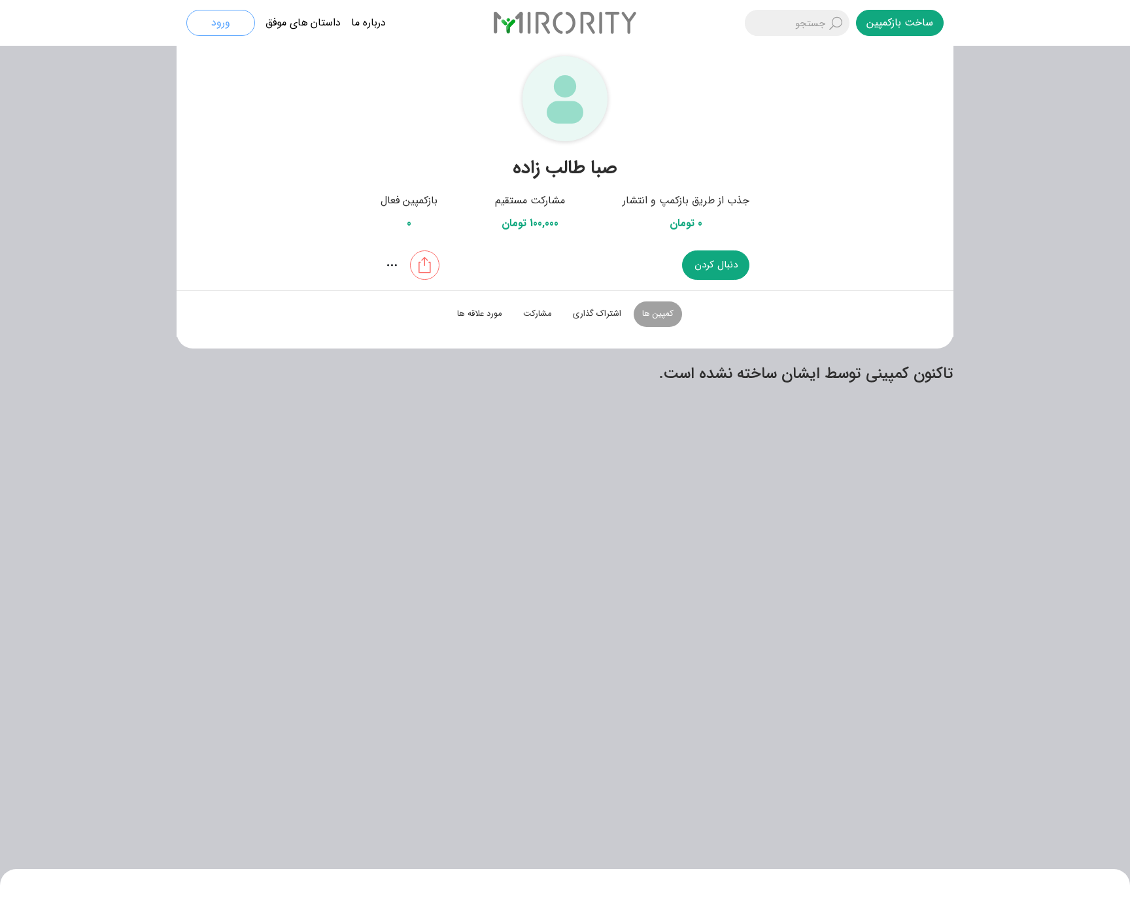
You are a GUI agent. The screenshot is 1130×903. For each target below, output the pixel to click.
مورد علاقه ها (479, 313)
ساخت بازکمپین (899, 22)
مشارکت (537, 313)
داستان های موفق (303, 22)
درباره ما (368, 22)
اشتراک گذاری (597, 313)
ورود (220, 22)
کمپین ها (658, 313)
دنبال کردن (716, 265)
